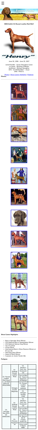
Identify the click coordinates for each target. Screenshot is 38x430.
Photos (7, 74)
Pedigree (30, 74)
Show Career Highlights (18, 74)
